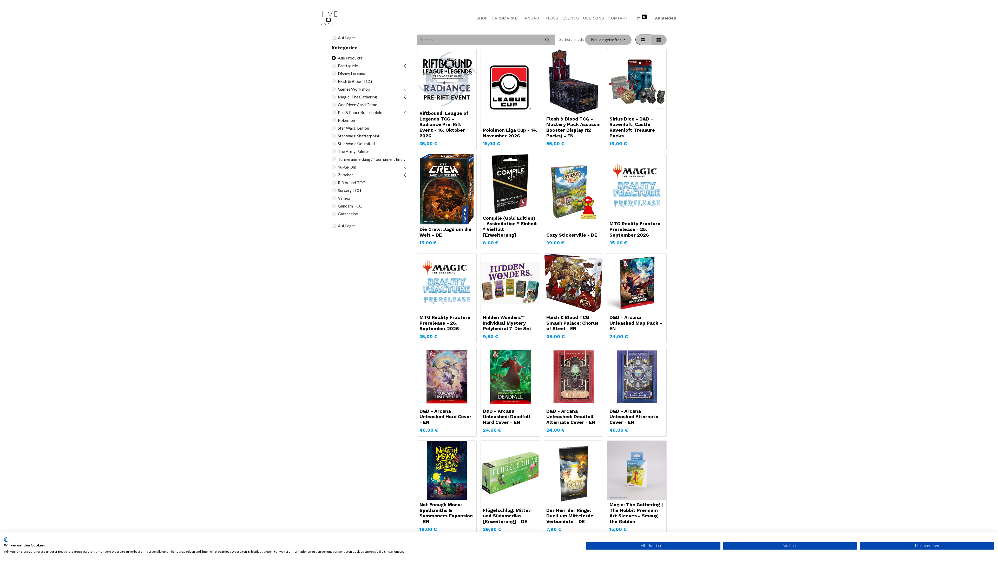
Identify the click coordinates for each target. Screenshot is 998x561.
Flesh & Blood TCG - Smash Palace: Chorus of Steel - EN (572, 323)
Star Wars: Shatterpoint (358, 135)
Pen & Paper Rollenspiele (360, 112)
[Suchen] (547, 40)
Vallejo (344, 198)
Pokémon (346, 120)
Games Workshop (354, 88)
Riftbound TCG (351, 182)
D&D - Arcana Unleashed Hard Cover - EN (445, 416)
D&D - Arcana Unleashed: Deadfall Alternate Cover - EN (570, 416)
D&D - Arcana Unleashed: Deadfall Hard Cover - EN (506, 416)
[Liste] (659, 40)
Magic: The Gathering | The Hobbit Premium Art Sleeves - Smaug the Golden (636, 513)
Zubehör (345, 174)
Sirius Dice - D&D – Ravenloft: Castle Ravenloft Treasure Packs (632, 127)
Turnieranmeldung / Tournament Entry (371, 159)
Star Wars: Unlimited (356, 143)
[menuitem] (482, 18)
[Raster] (643, 40)
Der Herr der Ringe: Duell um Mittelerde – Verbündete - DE (572, 515)
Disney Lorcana (351, 73)
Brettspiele (348, 65)
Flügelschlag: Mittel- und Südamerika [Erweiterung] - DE (507, 515)
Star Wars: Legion (353, 127)
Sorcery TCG (349, 190)
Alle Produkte (350, 57)
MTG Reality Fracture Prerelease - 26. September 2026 (444, 323)
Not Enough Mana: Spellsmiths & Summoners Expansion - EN (446, 513)
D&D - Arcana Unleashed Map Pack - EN (635, 323)
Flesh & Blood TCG (355, 81)
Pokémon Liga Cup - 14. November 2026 (510, 132)
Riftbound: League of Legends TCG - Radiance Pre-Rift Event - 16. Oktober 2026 (443, 124)
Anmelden (665, 18)
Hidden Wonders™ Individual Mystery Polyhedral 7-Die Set (507, 323)
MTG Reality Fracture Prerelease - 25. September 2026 (634, 229)
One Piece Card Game (357, 104)
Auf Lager (346, 37)
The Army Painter (353, 151)
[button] (608, 40)
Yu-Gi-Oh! (347, 166)
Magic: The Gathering (357, 96)
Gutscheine (348, 213)
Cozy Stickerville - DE (571, 235)
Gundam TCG (350, 205)
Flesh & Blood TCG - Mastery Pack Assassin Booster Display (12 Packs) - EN (573, 127)
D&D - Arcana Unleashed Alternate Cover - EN (633, 416)
